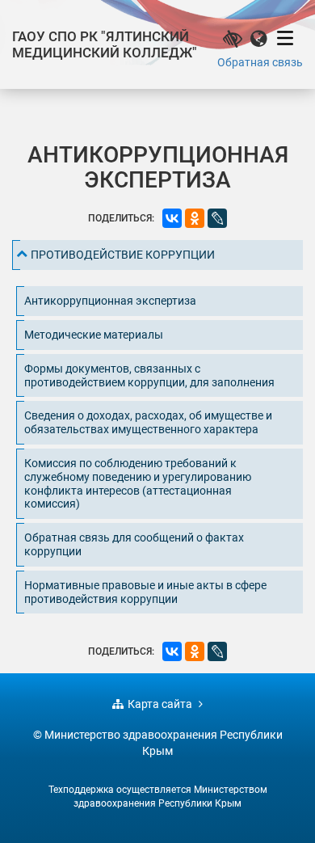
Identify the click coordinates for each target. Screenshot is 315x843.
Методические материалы (93, 334)
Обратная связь (260, 62)
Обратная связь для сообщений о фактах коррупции (134, 544)
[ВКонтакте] (172, 218)
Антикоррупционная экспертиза (110, 300)
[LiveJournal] (217, 218)
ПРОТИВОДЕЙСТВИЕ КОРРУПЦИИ (123, 254)
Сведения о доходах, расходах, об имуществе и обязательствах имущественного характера (148, 422)
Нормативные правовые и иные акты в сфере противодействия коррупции (145, 592)
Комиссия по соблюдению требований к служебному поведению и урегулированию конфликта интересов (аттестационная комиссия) (137, 483)
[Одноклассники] (194, 218)
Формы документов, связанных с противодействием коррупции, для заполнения (149, 375)
